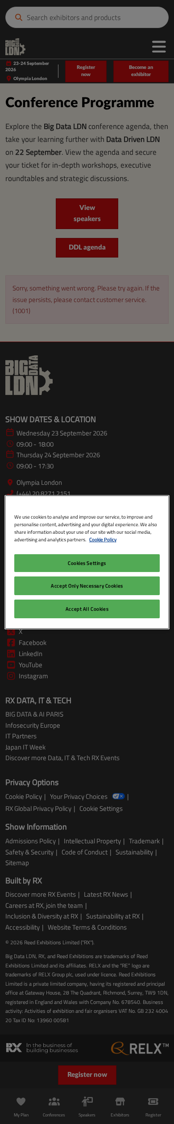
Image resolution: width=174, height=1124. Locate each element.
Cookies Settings (87, 563)
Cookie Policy (102, 539)
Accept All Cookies (87, 608)
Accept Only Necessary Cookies (87, 585)
